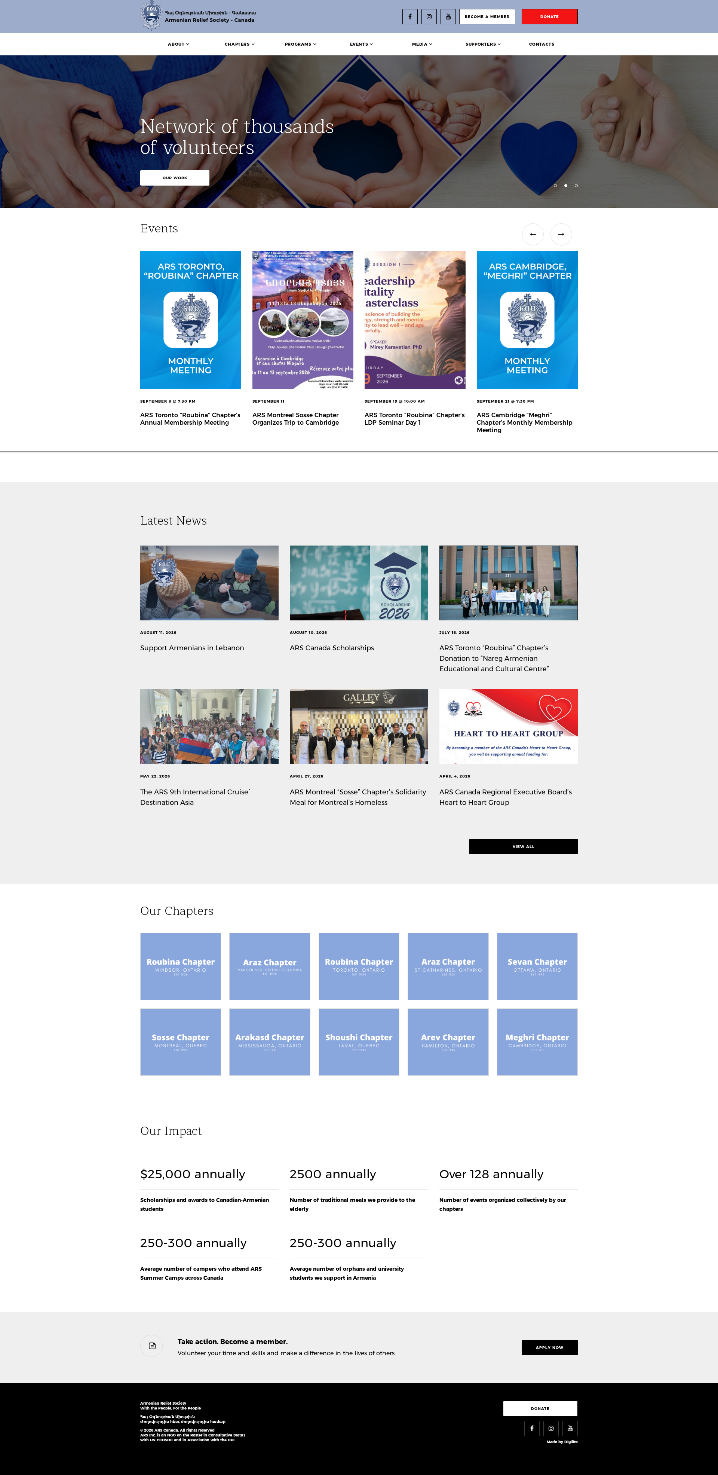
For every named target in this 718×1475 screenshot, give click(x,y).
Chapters (237, 44)
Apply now (550, 1347)
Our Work (175, 177)
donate (549, 16)
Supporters (481, 44)
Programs (298, 44)
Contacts (542, 44)
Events (359, 44)
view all (524, 846)
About (176, 44)
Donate (540, 1408)
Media (419, 44)
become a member (487, 16)
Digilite (571, 1441)
